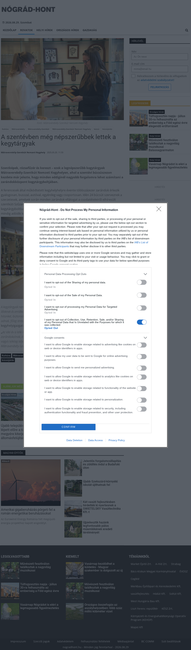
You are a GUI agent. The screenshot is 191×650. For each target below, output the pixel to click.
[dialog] (95, 325)
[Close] (160, 210)
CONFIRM (69, 427)
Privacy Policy (117, 440)
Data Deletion (74, 440)
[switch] (142, 282)
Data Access (95, 440)
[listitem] (95, 274)
